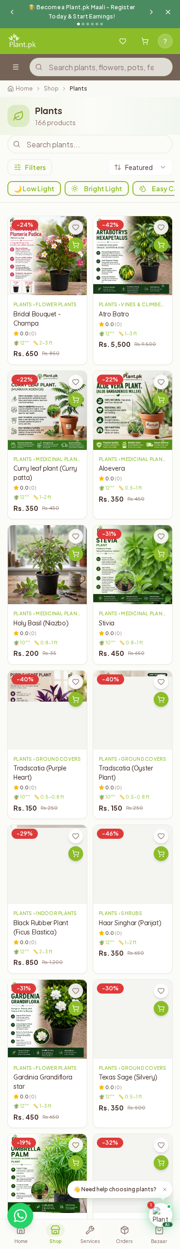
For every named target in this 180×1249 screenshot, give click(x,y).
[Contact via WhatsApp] (20, 1216)
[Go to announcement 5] (97, 24)
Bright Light (103, 188)
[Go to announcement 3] (87, 24)
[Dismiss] (164, 1189)
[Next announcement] (151, 12)
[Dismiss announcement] (168, 12)
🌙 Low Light (34, 188)
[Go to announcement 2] (83, 24)
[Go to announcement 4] (92, 24)
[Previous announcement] (12, 12)
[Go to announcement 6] (101, 24)
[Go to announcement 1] (78, 24)
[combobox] (140, 167)
